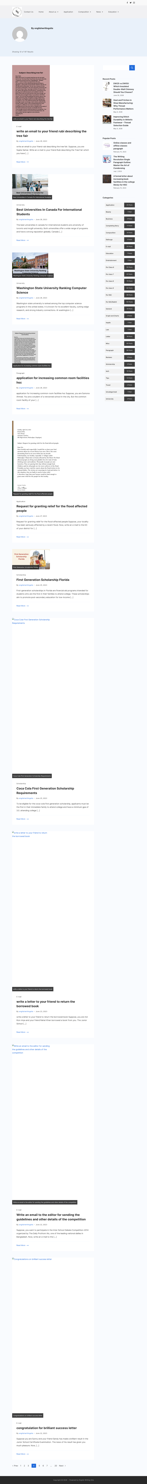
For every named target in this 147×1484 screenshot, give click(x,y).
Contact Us (28, 12)
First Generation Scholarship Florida (42, 580)
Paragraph (20, 373)
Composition (83, 12)
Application (68, 12)
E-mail (19, 126)
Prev (16, 1466)
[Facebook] (127, 3)
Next (61, 1466)
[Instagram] (134, 3)
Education (112, 12)
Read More (20, 162)
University (20, 205)
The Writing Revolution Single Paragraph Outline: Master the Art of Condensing (122, 162)
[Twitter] (131, 3)
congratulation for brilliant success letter (46, 1428)
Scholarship (21, 575)
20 (56, 1466)
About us (52, 12)
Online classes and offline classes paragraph (122, 146)
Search (132, 67)
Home (41, 12)
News (98, 12)
